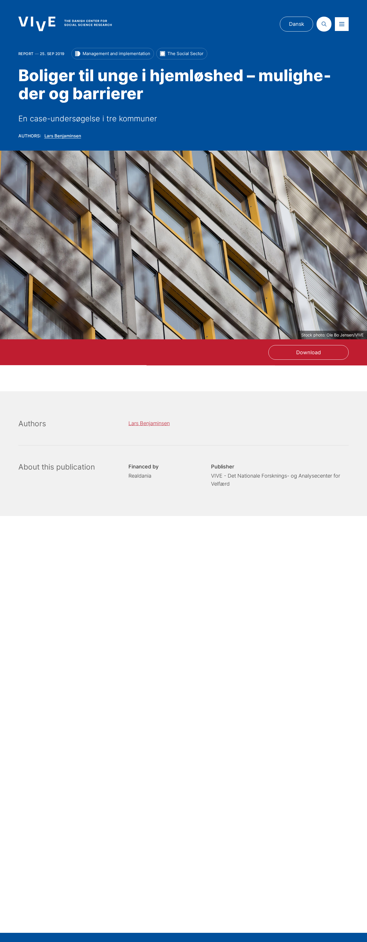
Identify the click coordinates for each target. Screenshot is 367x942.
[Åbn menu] (342, 24)
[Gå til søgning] (324, 24)
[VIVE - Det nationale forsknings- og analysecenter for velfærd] (70, 24)
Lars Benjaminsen (62, 136)
